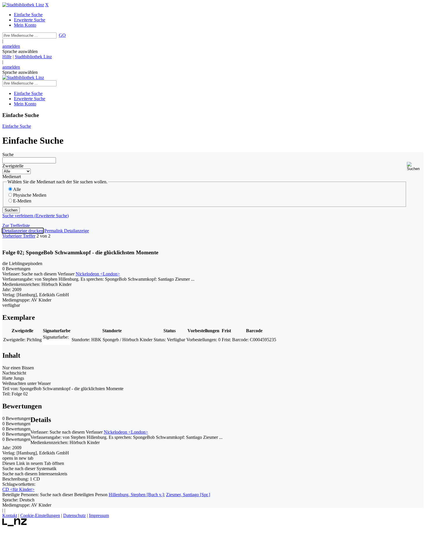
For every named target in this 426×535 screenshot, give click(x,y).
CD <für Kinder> (18, 489)
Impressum (99, 515)
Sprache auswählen (20, 51)
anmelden (11, 46)
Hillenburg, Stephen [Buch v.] (136, 494)
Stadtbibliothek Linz (33, 56)
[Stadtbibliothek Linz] (23, 4)
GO (62, 35)
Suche (8, 154)
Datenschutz (74, 515)
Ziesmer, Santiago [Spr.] (188, 494)
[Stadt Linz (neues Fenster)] (14, 524)
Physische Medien (29, 195)
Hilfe (7, 56)
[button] (415, 166)
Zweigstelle (12, 165)
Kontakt (9, 515)
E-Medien (22, 200)
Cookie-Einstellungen (40, 515)
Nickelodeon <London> (98, 273)
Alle (17, 189)
